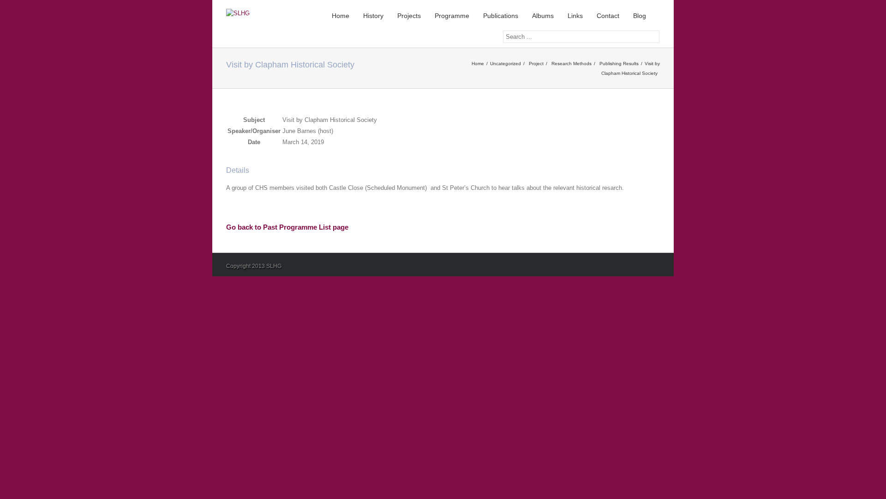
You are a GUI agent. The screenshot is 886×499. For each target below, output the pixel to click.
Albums (543, 15)
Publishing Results (619, 63)
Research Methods (571, 63)
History (373, 15)
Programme (452, 15)
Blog (639, 15)
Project (536, 63)
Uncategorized (505, 63)
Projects (409, 15)
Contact (608, 15)
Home (340, 15)
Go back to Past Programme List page (287, 227)
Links (575, 15)
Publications (500, 15)
